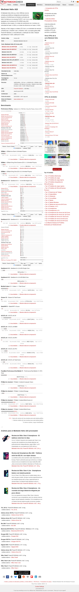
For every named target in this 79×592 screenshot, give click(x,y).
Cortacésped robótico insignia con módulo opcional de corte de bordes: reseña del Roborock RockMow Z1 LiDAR (64, 150)
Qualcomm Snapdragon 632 (6, 138)
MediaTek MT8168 (4, 119)
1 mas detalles (13, 274)
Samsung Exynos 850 (5, 135)
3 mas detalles (13, 159)
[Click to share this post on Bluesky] (15, 576)
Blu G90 (13, 525)
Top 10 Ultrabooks (50, 196)
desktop (25, 148)
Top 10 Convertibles (50, 198)
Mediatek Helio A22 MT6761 (9, 57)
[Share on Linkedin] (35, 576)
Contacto (71, 5)
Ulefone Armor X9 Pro (17, 515)
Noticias (22, 5)
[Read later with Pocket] (27, 576)
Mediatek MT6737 (4, 188)
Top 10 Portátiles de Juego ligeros (54, 180)
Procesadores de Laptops (46, 581)
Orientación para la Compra (52, 5)
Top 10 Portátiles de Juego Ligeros (54, 186)
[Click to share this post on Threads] (11, 576)
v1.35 (2, 427)
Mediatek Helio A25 (50, 83)
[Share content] (4, 577)
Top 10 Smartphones (51, 208)
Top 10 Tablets (49, 200)
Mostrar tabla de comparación (27, 159)
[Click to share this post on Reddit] (23, 576)
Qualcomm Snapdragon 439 (6, 126)
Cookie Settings (39, 586)
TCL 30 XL (14, 509)
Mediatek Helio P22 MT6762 (9, 68)
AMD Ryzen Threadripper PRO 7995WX (8, 260)
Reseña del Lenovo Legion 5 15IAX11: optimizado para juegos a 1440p (50, 163)
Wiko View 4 (14, 568)
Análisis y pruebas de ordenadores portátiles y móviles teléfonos (18, 581)
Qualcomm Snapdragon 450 (6, 117)
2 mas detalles (13, 294)
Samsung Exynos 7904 (5, 121)
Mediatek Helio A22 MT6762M (9, 46)
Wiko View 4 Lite (16, 563)
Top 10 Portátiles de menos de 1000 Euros (57, 216)
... (77, 5)
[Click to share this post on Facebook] (7, 576)
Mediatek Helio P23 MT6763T (9, 49)
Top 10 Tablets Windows (52, 202)
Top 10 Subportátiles (51, 194)
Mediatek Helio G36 (5, 207)
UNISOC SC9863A (4, 197)
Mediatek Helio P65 (4, 139)
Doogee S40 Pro (16, 541)
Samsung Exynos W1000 (50, 106)
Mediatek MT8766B (4, 114)
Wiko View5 (14, 557)
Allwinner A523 (4, 248)
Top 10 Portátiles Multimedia (53, 176)
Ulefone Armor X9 (16, 520)
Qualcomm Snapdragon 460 (6, 136)
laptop (40, 146)
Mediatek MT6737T (49, 132)
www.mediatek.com (18, 99)
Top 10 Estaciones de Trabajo (53, 192)
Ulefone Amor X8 (16, 552)
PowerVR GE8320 (18, 88)
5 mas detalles (13, 168)
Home (9, 5)
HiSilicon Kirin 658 (49, 113)
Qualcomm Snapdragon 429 (6, 120)
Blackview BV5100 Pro (17, 531)
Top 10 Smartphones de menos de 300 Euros (57, 212)
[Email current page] (39, 576)
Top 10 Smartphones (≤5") (52, 210)
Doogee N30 (14, 536)
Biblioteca (39, 5)
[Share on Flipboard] (31, 576)
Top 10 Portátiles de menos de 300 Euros (56, 220)
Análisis (15, 5)
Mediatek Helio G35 (5, 131)
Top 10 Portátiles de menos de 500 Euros (56, 218)
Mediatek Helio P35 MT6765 (6, 133)
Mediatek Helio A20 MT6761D (9, 65)
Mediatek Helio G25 (5, 123)
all (36, 146)
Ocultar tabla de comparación (27, 186)
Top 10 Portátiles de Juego (52, 178)
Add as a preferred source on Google (24, 572)
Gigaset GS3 (14, 547)
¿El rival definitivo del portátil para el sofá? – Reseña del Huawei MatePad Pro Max (63, 163)
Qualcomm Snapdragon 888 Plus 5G (8, 143)
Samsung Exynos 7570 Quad (51, 135)
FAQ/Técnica (30, 5)
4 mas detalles (13, 186)
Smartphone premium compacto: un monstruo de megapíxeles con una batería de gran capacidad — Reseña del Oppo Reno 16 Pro (50, 150)
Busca (64, 5)
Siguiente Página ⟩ (57, 169)
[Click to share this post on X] (19, 576)
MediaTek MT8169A (49, 99)
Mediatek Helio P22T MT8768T (7, 132)
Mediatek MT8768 (4, 124)
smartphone (18, 148)
